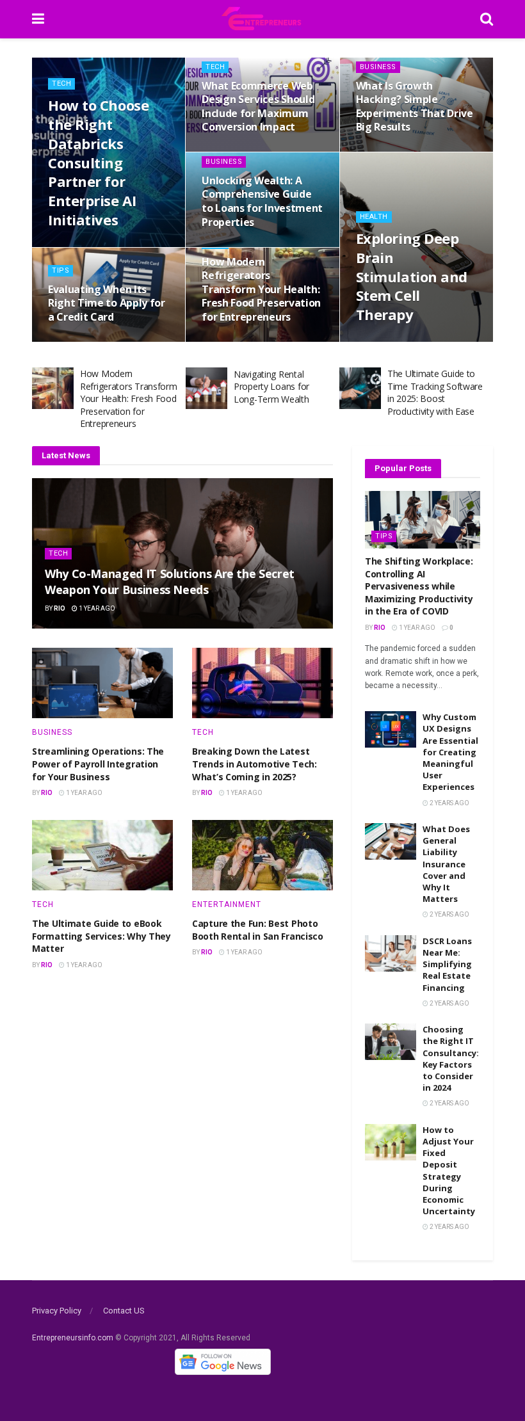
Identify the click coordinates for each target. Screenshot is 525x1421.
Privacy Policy (56, 1310)
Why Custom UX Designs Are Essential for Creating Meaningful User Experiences (450, 751)
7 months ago (232, 150)
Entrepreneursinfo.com (72, 1337)
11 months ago (234, 245)
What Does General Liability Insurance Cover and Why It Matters (446, 863)
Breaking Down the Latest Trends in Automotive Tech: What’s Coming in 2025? (254, 763)
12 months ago (389, 340)
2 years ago (448, 803)
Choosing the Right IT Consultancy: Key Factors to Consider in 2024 (451, 1058)
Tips (60, 270)
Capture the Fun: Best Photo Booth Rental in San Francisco (257, 929)
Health (374, 217)
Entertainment (226, 904)
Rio (59, 608)
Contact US (124, 1310)
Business (378, 67)
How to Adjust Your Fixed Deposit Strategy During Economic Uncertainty (449, 1170)
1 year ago (73, 340)
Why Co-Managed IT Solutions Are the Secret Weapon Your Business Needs (170, 581)
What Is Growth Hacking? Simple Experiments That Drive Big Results (414, 106)
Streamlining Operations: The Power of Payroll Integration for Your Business (98, 763)
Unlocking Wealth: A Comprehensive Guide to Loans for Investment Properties (262, 201)
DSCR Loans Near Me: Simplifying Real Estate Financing (447, 964)
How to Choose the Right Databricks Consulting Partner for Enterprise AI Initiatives (98, 162)
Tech (61, 83)
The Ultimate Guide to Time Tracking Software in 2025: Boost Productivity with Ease (435, 392)
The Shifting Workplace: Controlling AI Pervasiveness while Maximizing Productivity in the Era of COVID (419, 586)
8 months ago (387, 150)
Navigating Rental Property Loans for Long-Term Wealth (271, 386)
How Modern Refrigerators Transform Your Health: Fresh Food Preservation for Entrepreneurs (261, 289)
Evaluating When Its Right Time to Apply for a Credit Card (106, 303)
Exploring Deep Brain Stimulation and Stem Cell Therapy (411, 276)
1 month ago (77, 245)
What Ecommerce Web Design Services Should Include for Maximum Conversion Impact (258, 106)
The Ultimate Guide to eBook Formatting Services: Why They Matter (101, 935)
